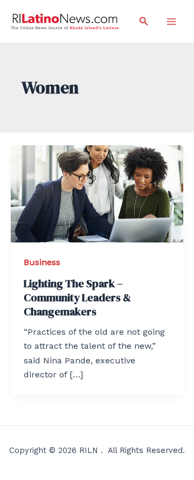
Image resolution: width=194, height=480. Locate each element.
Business (42, 262)
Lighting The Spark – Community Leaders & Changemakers (77, 297)
